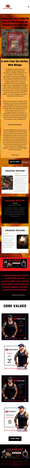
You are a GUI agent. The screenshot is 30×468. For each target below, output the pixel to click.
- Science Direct (18, 295)
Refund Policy (20, 461)
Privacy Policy (12, 461)
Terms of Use (5, 461)
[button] (28, 7)
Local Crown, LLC (15, 465)
